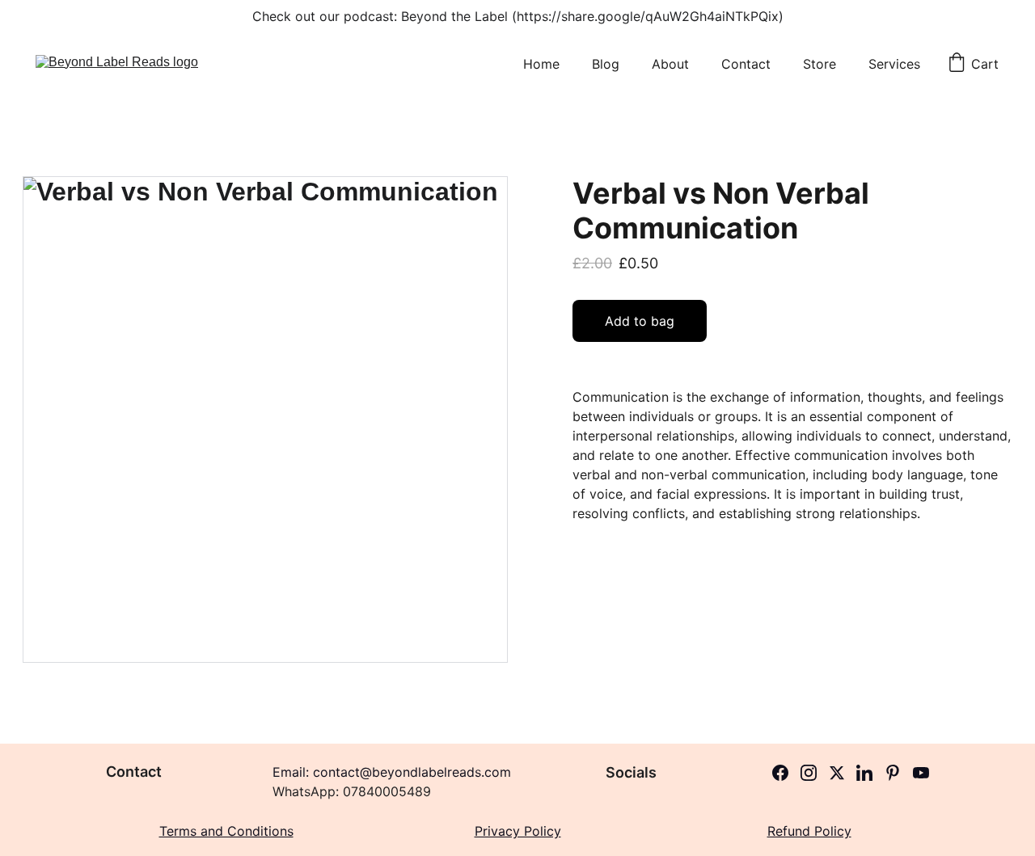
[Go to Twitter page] (837, 773)
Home (541, 64)
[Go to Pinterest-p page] (893, 773)
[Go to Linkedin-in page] (864, 773)
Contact (746, 64)
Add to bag (639, 321)
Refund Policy (809, 831)
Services (894, 64)
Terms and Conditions (226, 831)
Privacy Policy (518, 831)
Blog (605, 64)
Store (819, 64)
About (670, 64)
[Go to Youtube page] (921, 773)
